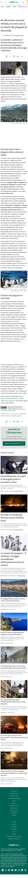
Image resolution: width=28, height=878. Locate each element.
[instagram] (19, 870)
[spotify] (12, 870)
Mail (14, 831)
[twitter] (6, 870)
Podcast (14, 803)
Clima (2, 491)
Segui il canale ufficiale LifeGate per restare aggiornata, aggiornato (12, 398)
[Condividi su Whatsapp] (18, 56)
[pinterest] (9, 870)
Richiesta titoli (14, 805)
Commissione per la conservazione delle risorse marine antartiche (14, 265)
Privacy (14, 834)
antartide (13, 416)
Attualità (14, 791)
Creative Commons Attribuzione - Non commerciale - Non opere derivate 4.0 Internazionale (13, 409)
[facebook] (3, 870)
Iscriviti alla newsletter (13, 443)
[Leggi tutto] (26, 452)
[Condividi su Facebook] (6, 56)
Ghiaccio (8, 416)
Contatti (14, 824)
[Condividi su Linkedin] (14, 56)
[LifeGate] (14, 2)
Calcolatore (14, 810)
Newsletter (14, 793)
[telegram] (25, 870)
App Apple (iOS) (14, 796)
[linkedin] (22, 870)
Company (14, 822)
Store (7, 2)
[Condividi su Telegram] (21, 56)
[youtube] (16, 870)
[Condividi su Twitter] (10, 56)
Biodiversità (4, 575)
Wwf (2, 373)
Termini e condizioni (14, 839)
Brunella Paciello (19, 35)
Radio (14, 801)
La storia (14, 829)
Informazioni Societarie (14, 836)
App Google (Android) (14, 798)
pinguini (19, 416)
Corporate (14, 808)
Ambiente (3, 609)
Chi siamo (14, 827)
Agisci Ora (14, 813)
